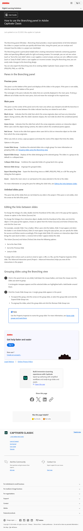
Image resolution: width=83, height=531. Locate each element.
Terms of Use (37, 524)
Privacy (30, 524)
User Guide (13, 446)
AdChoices (14, 527)
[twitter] (28, 520)
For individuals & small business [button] (13, 484)
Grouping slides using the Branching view (33, 150)
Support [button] (6, 498)
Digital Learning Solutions (11, 8)
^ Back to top (77, 432)
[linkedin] (32, 520)
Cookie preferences (47, 524)
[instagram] (24, 520)
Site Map (5, 527)
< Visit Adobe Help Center (17, 436)
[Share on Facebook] (32, 401)
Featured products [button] (9, 513)
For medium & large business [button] (12, 489)
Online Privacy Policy (25, 362)
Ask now (12, 470)
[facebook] (20, 520)
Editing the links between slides (65, 184)
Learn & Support (14, 441)
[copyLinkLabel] (51, 401)
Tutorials (12, 449)
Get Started (13, 444)
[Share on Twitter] (38, 401)
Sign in (78, 3)
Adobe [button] (5, 508)
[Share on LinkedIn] (44, 401)
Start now (49, 470)
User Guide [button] (13, 15)
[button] (71, 3)
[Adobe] (5, 3)
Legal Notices (9, 362)
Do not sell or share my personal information (66, 524)
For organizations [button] (9, 494)
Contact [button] (5, 503)
